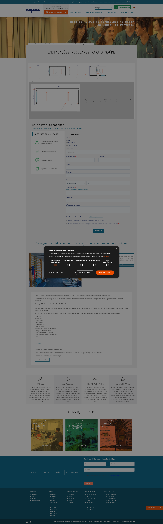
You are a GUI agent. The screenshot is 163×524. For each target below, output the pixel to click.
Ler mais (106, 256)
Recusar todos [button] (85, 272)
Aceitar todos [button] (104, 272)
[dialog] (81, 262)
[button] (57, 272)
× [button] (116, 248)
